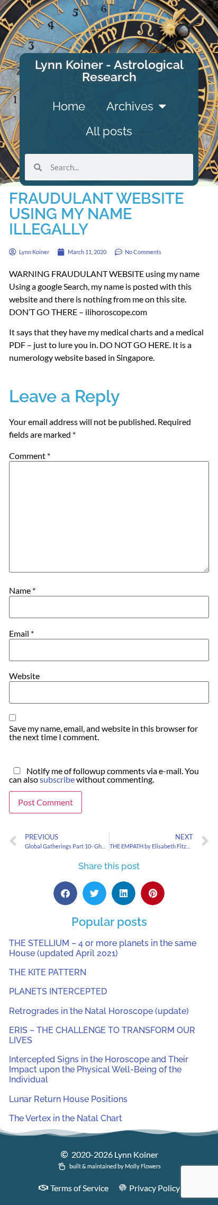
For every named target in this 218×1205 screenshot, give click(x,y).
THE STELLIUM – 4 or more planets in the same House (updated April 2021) (102, 948)
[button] (65, 893)
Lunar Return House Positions (68, 1099)
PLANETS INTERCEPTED (58, 991)
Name (22, 590)
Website (24, 676)
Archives (129, 106)
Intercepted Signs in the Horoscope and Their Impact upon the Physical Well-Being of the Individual (98, 1069)
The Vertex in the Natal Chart (65, 1118)
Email (21, 633)
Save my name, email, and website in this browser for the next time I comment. (103, 732)
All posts (109, 131)
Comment (29, 456)
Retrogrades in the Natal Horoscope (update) (99, 1011)
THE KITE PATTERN (47, 972)
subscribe (57, 779)
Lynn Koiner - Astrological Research (109, 70)
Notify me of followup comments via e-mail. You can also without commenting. (104, 775)
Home (68, 106)
